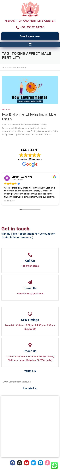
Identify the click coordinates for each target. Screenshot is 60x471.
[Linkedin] (40, 462)
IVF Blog (6, 109)
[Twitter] (33, 462)
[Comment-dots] (47, 462)
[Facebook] (12, 462)
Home (4, 67)
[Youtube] (26, 462)
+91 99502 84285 (30, 266)
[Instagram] (19, 462)
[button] (30, 44)
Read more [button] (9, 201)
